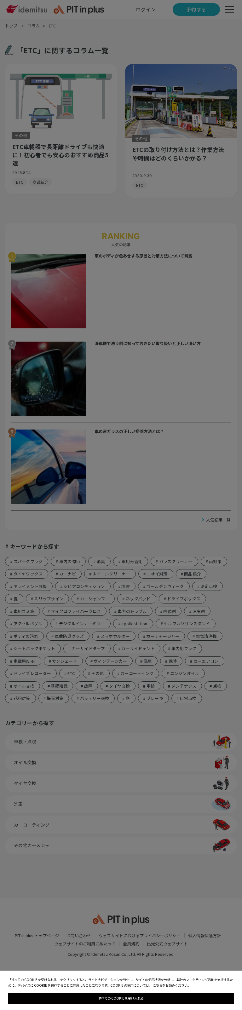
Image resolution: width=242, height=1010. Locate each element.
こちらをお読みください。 (172, 985)
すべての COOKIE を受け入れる (121, 998)
